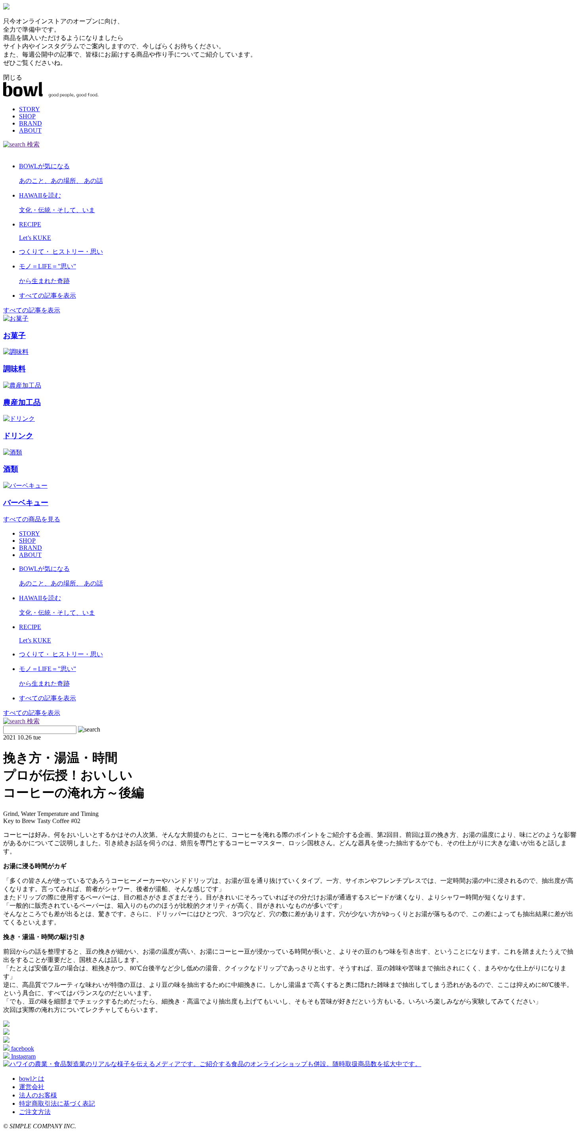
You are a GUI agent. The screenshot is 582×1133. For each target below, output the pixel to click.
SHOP (27, 116)
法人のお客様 (38, 1095)
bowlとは (31, 1078)
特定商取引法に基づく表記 (57, 1103)
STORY (29, 109)
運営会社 (31, 1087)
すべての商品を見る (31, 519)
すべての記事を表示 (31, 310)
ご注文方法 (35, 1111)
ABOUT (30, 130)
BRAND (30, 123)
